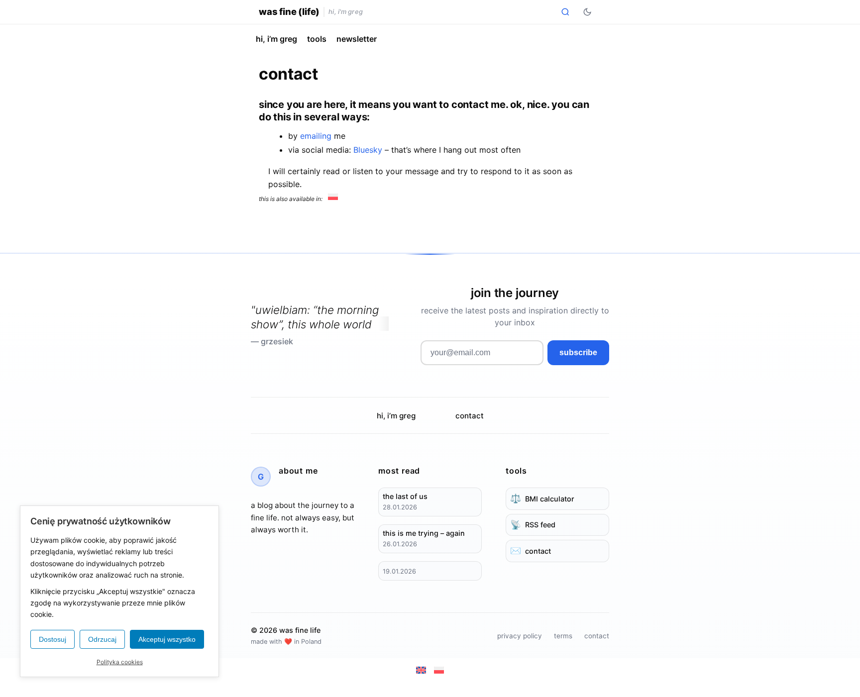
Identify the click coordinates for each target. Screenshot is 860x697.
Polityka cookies (120, 662)
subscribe (578, 352)
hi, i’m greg (276, 39)
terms (563, 636)
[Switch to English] (421, 670)
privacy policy (519, 636)
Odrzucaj (102, 639)
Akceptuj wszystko (167, 639)
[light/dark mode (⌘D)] (587, 12)
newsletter (356, 39)
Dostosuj (52, 639)
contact (469, 415)
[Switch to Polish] (333, 197)
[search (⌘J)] (565, 12)
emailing (315, 136)
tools (316, 39)
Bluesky (367, 150)
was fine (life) (289, 11)
